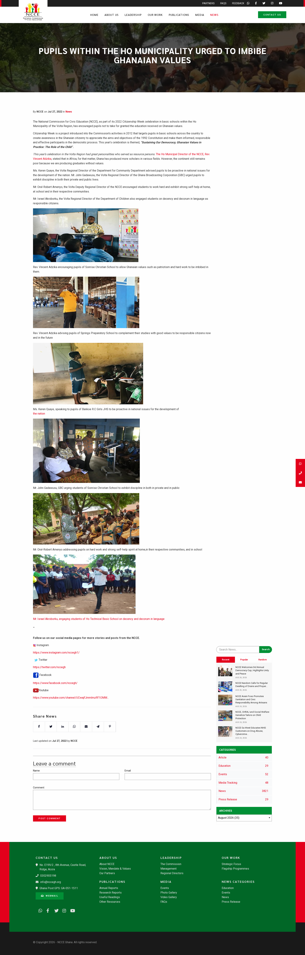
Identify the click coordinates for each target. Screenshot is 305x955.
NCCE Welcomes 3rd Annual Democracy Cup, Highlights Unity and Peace (252, 670)
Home (94, 15)
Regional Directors (171, 873)
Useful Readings (109, 897)
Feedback (238, 3)
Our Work (155, 15)
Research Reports (110, 892)
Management (168, 868)
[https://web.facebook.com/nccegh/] (47, 910)
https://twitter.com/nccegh (49, 667)
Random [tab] (262, 659)
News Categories (238, 881)
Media (199, 15)
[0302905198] (300, 473)
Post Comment (49, 818)
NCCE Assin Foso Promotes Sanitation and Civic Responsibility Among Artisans (251, 699)
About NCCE (106, 864)
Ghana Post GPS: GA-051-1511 (59, 888)
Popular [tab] (244, 659)
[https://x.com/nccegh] (55, 910)
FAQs (223, 3)
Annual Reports (108, 888)
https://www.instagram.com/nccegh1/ (56, 652)
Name (36, 770)
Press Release (231, 901)
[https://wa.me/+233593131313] (39, 910)
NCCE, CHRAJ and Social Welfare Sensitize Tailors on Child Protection (252, 715)
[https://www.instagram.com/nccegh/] (63, 910)
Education (228, 888)
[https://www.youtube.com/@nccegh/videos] (70, 910)
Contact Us (272, 14)
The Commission (170, 864)
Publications (179, 15)
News (214, 15)
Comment (38, 787)
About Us (111, 15)
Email (128, 770)
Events (164, 888)
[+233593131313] (300, 463)
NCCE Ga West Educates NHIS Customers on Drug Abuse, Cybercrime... (250, 730)
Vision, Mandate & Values (115, 868)
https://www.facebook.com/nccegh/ (55, 683)
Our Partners (107, 873)
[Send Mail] (300, 482)
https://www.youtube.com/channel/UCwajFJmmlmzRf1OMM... (71, 697)
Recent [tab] (225, 659)
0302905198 (48, 875)
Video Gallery (168, 897)
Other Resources (109, 901)
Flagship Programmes (235, 868)
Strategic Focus (231, 864)
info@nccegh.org (50, 882)
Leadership (133, 15)
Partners (208, 3)
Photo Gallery (168, 892)
